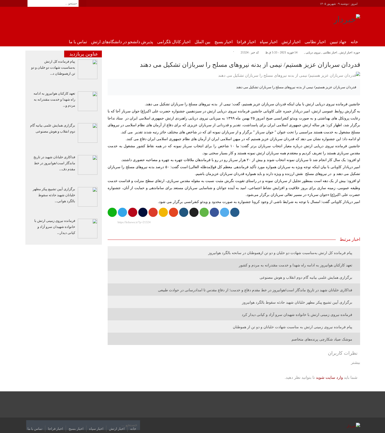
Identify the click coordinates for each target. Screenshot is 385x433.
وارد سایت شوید (329, 377)
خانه (354, 42)
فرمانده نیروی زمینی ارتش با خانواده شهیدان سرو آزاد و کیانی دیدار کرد (297, 314)
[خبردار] (346, 21)
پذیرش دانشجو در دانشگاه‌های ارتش (122, 42)
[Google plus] (153, 212)
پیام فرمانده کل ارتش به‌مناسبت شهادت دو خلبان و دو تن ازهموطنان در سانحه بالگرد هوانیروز (280, 252)
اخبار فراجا (246, 42)
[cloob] (204, 212)
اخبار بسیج (223, 42)
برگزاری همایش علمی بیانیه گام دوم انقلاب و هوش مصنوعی (306, 277)
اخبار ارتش (291, 42)
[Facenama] (142, 212)
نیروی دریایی (313, 52)
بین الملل (202, 42)
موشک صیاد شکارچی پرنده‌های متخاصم (322, 339)
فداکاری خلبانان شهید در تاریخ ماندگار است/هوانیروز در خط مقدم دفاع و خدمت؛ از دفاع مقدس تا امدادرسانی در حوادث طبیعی (255, 289)
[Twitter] (224, 212)
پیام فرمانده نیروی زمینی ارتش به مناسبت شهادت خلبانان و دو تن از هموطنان (292, 326)
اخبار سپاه (268, 42)
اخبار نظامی (315, 42)
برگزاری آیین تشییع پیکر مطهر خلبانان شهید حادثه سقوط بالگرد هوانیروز (297, 302)
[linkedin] (183, 212)
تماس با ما (78, 42)
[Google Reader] (163, 212)
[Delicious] (194, 212)
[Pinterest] (132, 212)
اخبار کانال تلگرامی (173, 42)
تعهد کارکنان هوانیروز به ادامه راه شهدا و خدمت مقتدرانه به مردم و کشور (295, 264)
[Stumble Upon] (173, 212)
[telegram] (122, 212)
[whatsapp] (112, 212)
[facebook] (214, 212)
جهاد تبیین (338, 42)
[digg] (234, 212)
